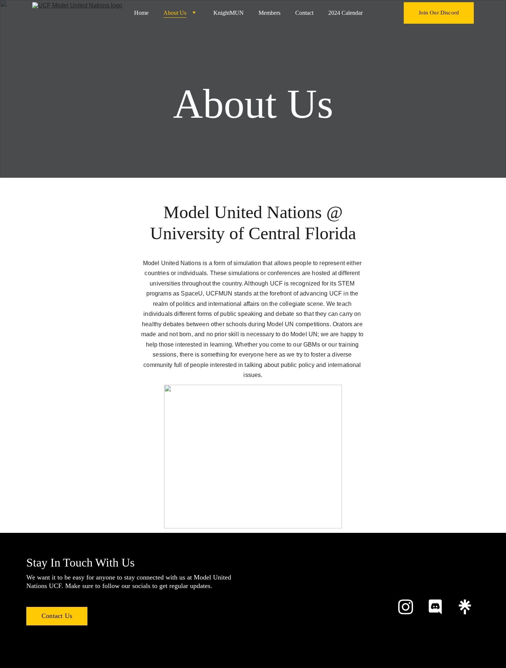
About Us (174, 13)
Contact (304, 13)
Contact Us (56, 615)
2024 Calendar (345, 13)
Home (141, 13)
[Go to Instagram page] (405, 606)
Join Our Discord (439, 13)
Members (269, 13)
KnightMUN (228, 13)
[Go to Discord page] (435, 606)
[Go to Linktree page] (464, 606)
